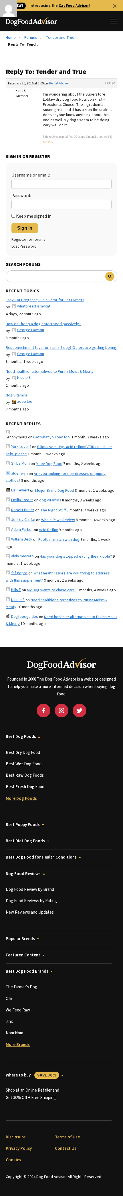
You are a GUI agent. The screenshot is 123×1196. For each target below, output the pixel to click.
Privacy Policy (19, 1148)
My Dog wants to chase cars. (51, 590)
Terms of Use (67, 1137)
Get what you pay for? (52, 437)
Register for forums (28, 239)
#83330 (110, 83)
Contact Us (65, 1148)
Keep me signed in (33, 216)
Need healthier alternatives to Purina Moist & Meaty (50, 372)
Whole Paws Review (58, 520)
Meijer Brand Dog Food (54, 490)
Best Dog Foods (21, 737)
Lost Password (24, 246)
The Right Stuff (53, 510)
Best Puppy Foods (23, 825)
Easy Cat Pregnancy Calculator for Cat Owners (45, 300)
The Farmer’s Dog (21, 987)
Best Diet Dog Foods (25, 841)
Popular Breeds (20, 939)
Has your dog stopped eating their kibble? (76, 556)
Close (115, 6)
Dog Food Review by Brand (30, 890)
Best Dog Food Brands (27, 971)
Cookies (13, 1160)
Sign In (24, 228)
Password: (21, 196)
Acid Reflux (48, 530)
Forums (30, 38)
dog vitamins (17, 395)
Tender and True (60, 38)
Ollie (9, 999)
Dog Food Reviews (23, 874)
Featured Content (23, 955)
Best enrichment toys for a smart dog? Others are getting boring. (61, 348)
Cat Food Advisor (74, 5)
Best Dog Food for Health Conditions (41, 857)
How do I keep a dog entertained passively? (43, 324)
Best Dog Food (23, 753)
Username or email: (30, 175)
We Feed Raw (18, 1010)
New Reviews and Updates (30, 912)
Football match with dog (59, 540)
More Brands (18, 1045)
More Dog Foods (21, 799)
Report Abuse (58, 83)
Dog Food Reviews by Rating (31, 901)
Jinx (9, 1022)
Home (11, 38)
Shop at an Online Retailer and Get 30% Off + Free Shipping (32, 1094)
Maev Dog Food (49, 464)
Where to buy (31, 1075)
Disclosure (15, 1137)
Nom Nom (14, 1033)
